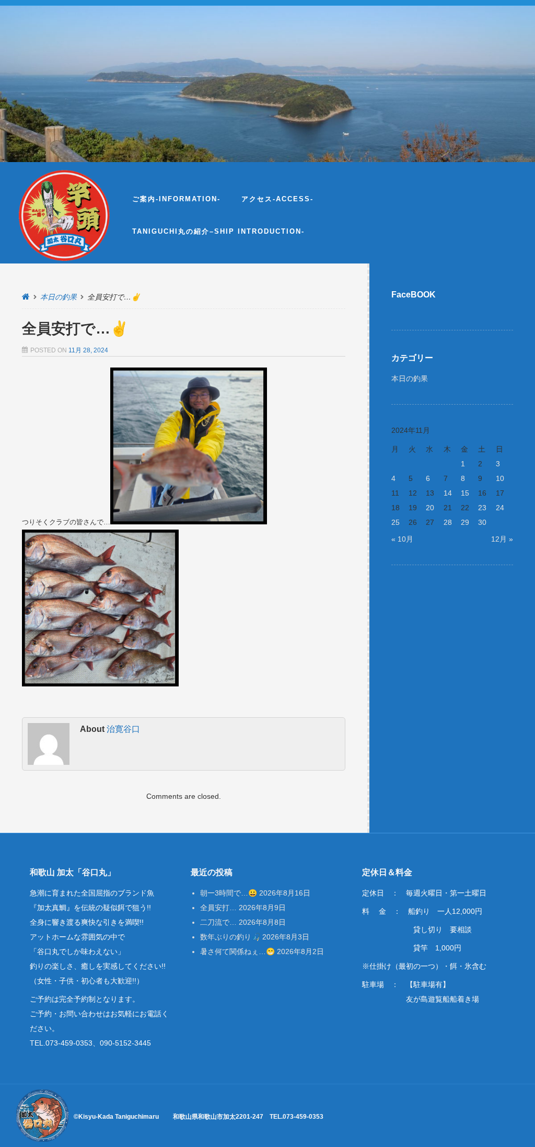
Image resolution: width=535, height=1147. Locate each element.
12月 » (502, 539)
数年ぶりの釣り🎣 (230, 937)
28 (448, 522)
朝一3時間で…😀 (228, 893)
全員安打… (218, 907)
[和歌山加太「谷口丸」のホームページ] (64, 215)
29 (465, 522)
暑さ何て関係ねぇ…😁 (237, 951)
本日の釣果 (58, 297)
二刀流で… (218, 922)
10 (500, 478)
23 (482, 507)
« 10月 (402, 539)
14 (448, 493)
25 (395, 522)
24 (500, 507)
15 (465, 493)
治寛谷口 (123, 729)
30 (482, 522)
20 (430, 507)
